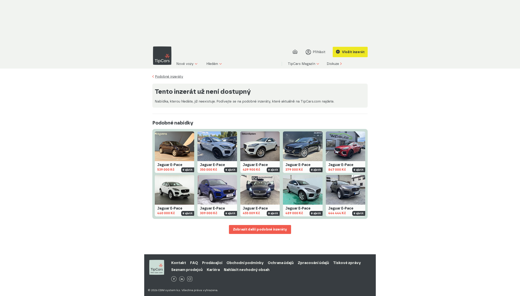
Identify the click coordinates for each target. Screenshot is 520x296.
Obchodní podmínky (245, 263)
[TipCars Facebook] (174, 279)
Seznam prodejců (187, 270)
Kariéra (213, 270)
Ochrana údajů (281, 263)
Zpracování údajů (313, 263)
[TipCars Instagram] (189, 279)
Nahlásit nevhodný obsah (247, 270)
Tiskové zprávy (347, 263)
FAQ (194, 263)
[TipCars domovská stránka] (163, 56)
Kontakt (178, 263)
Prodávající (212, 263)
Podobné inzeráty (169, 76)
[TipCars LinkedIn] (181, 279)
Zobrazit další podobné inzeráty (260, 229)
